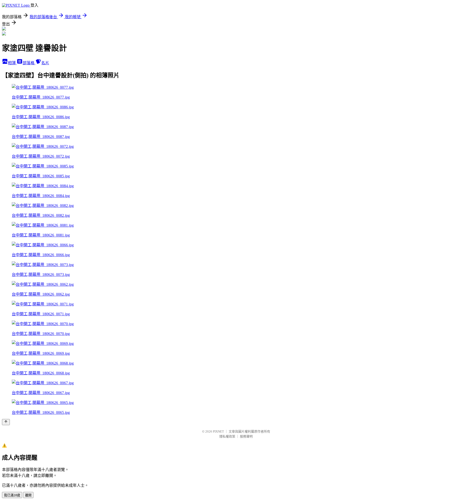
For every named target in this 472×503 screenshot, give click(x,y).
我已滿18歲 (12, 495)
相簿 (12, 63)
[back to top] (6, 422)
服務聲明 (246, 436)
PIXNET (218, 431)
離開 (28, 495)
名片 (45, 63)
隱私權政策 (227, 436)
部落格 (29, 63)
